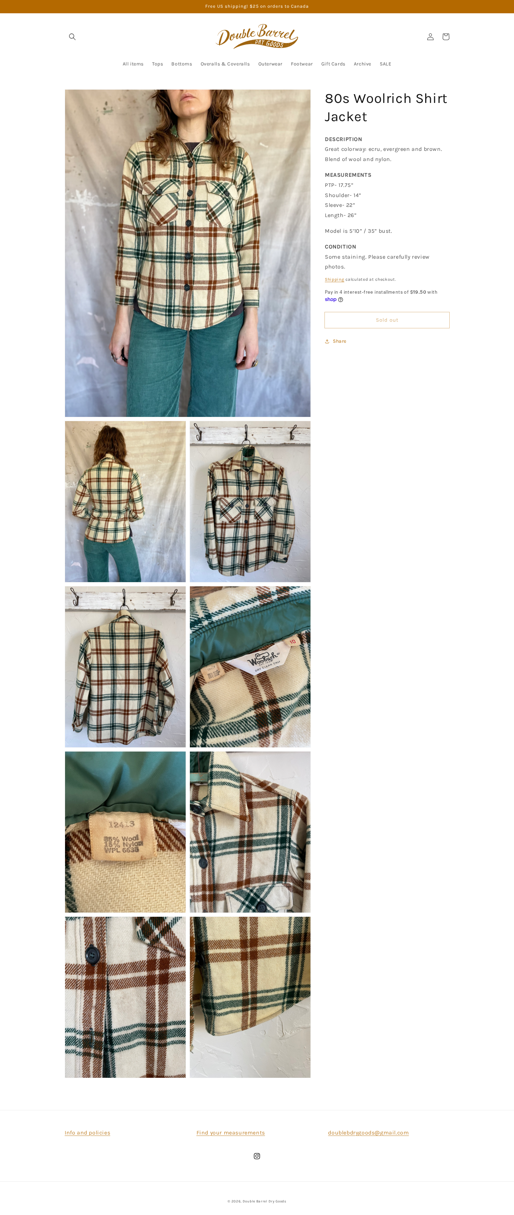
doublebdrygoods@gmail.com (368, 1132)
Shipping (334, 279)
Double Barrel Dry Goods (264, 1201)
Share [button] (340, 341)
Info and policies (87, 1132)
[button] (72, 36)
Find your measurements (231, 1132)
